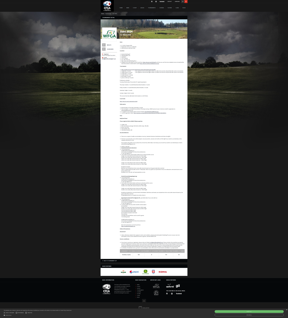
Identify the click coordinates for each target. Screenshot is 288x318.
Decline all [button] (249, 315)
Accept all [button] (249, 311)
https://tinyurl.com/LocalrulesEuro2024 (128, 101)
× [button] (286, 309)
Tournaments (152, 7)
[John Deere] (145, 272)
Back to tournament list (110, 260)
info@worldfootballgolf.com (109, 59)
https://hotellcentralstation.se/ (128, 226)
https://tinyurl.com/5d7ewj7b (149, 62)
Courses (161, 7)
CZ (182, 1)
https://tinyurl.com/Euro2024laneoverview (149, 63)
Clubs (177, 7)
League (142, 7)
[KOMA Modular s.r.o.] (163, 272)
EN (186, 1)
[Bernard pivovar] (123, 272)
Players (170, 7)
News (127, 7)
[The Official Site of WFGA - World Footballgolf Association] (156, 289)
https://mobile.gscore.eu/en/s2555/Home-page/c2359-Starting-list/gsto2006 (138, 69)
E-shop (135, 7)
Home (121, 7)
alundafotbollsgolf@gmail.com (151, 111)
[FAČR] (153, 272)
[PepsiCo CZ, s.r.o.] (134, 272)
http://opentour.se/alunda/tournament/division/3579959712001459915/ (150, 113)
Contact (169, 1)
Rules (184, 7)
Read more (69, 310)
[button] (38, 315)
